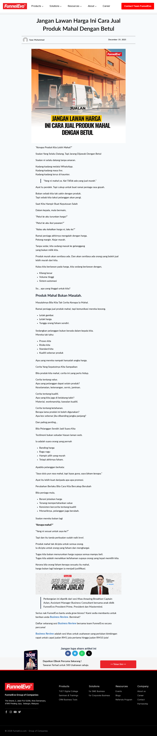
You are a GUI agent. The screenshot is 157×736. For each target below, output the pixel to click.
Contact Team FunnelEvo (137, 6)
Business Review (67, 623)
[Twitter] (19, 712)
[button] (68, 653)
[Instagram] (10, 712)
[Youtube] (15, 712)
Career (106, 6)
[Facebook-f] (6, 712)
